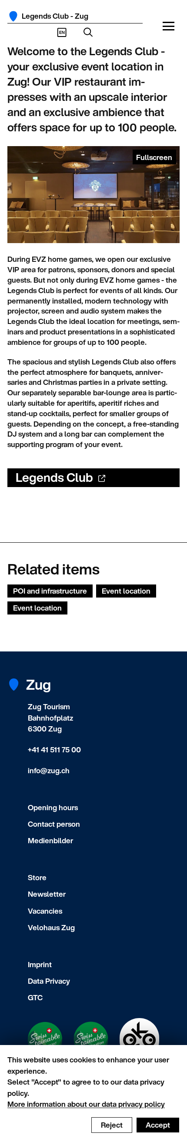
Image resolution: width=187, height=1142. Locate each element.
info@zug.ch (49, 770)
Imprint (40, 964)
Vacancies (45, 910)
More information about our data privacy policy (86, 1104)
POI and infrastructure (50, 590)
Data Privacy (49, 980)
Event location (126, 590)
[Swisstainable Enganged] (45, 1039)
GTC (35, 997)
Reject (112, 1124)
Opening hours (53, 807)
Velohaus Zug (51, 927)
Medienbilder (50, 840)
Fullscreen (154, 157)
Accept (158, 1124)
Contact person (54, 823)
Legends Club (54, 477)
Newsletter (47, 893)
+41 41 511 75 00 (54, 749)
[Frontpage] (13, 16)
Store (37, 877)
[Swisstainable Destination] (91, 1039)
